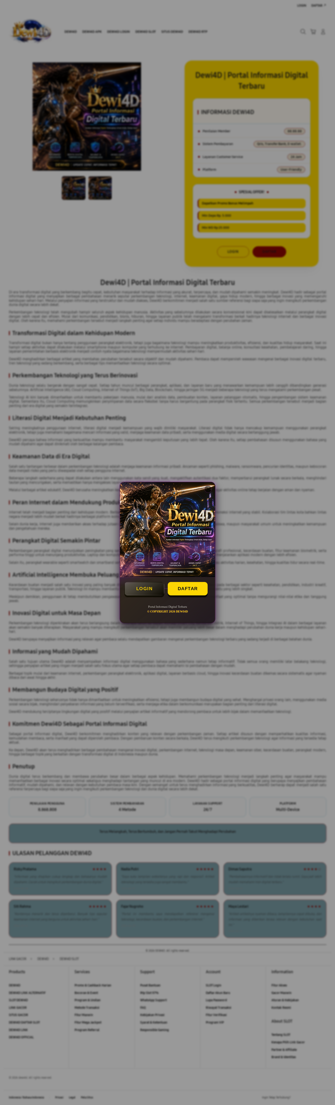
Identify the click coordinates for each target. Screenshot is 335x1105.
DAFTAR (188, 588)
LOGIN (144, 588)
